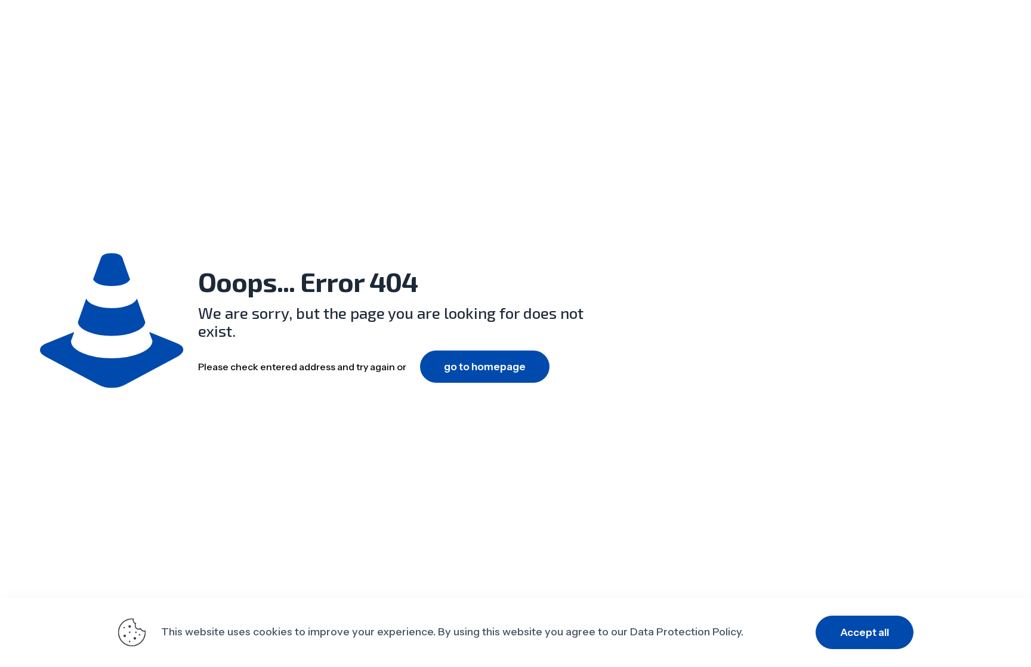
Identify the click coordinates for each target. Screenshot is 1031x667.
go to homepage (485, 367)
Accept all (864, 632)
